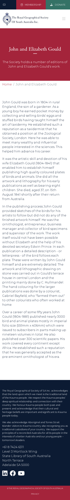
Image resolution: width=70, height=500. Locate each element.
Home (7, 84)
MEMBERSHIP (32, 4)
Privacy (35, 494)
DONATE (60, 4)
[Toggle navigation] (64, 18)
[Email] (5, 4)
